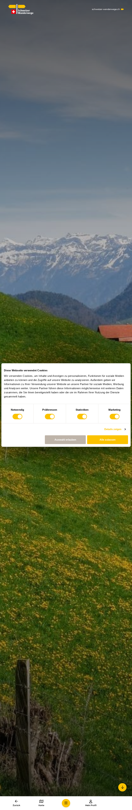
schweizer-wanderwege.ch (106, 9)
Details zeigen (112, 429)
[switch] (50, 416)
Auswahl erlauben (65, 439)
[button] (66, 803)
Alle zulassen (108, 439)
